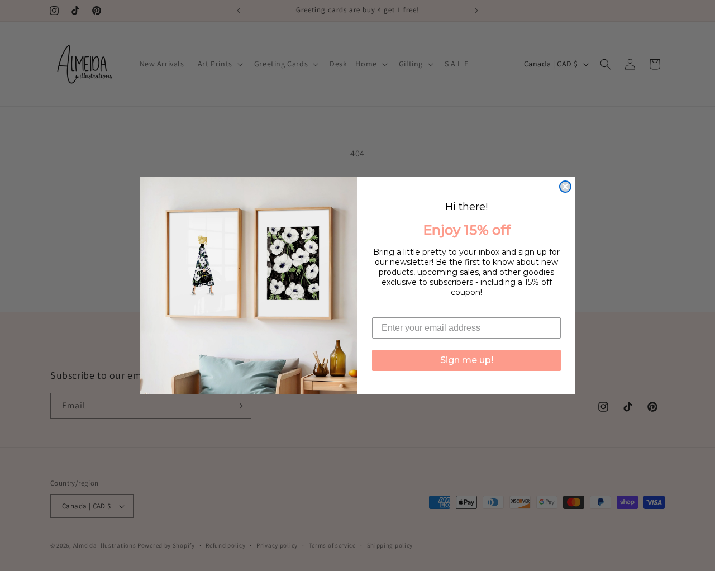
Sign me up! (466, 360)
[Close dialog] (565, 186)
